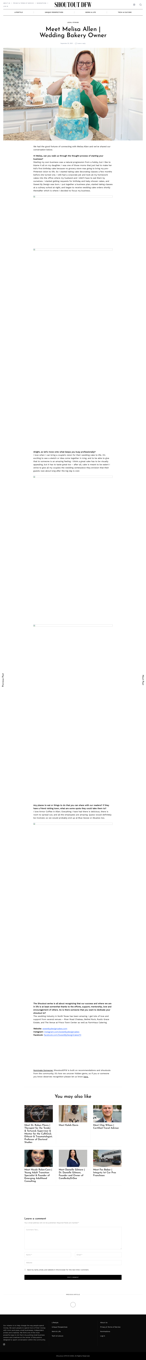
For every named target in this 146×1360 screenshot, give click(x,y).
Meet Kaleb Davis (68, 1125)
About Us (6, 3)
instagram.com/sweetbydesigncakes (61, 1032)
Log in (5, 6)
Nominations (41, 3)
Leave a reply (81, 43)
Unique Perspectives (54, 12)
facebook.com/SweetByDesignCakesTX (62, 1035)
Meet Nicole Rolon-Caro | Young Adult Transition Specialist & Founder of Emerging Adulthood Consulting (38, 1175)
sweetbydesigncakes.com (55, 1028)
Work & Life (90, 12)
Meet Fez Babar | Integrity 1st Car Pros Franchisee (104, 1173)
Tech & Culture (125, 12)
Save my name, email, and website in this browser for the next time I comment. (58, 1270)
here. (86, 1076)
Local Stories (73, 22)
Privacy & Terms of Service (23, 3)
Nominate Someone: (43, 1070)
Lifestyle (18, 12)
